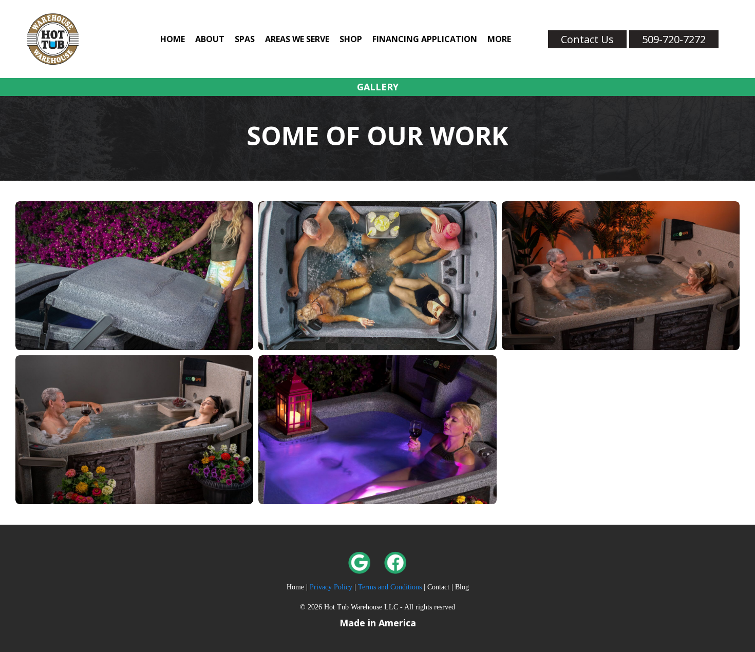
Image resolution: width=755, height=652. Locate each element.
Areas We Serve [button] (297, 39)
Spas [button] (245, 39)
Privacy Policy (332, 587)
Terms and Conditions (390, 587)
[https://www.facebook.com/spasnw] (524, 563)
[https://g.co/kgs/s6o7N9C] (231, 563)
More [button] (499, 39)
